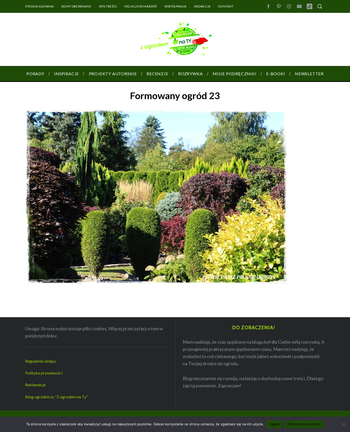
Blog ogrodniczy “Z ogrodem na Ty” (56, 396)
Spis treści (108, 6)
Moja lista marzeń (141, 6)
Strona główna (39, 6)
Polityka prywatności (44, 372)
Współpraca (175, 6)
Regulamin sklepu (40, 361)
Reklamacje (35, 384)
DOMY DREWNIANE (76, 6)
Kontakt (226, 6)
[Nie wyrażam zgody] (343, 424)
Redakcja (202, 6)
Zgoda (274, 424)
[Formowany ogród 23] (156, 283)
